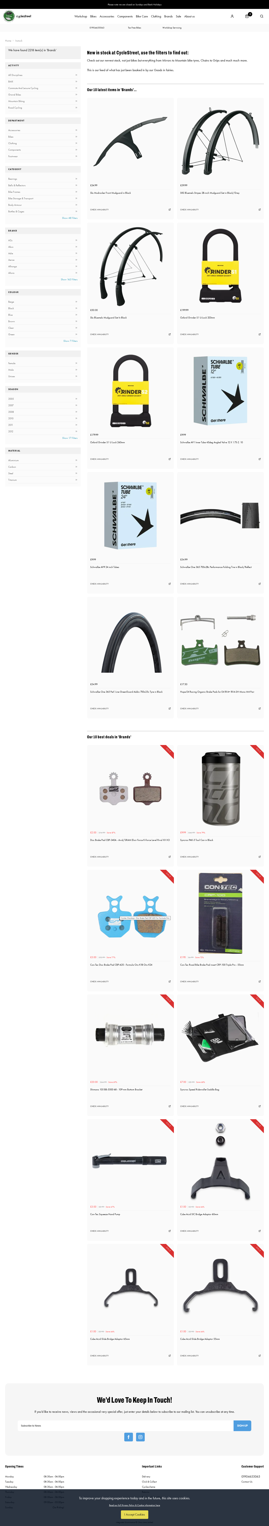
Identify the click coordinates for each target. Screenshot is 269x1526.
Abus (10, 246)
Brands (168, 16)
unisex (11, 376)
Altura (11, 272)
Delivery (146, 1476)
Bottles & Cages (16, 211)
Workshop (80, 16)
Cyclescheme (148, 1486)
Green (11, 334)
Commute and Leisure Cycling (23, 88)
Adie (10, 253)
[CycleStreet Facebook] (128, 1437)
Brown (11, 321)
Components (125, 16)
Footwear (13, 156)
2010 (10, 418)
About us (189, 16)
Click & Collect (149, 1481)
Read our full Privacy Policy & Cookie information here (134, 1505)
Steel (10, 473)
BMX (10, 81)
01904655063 (250, 1476)
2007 (11, 405)
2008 (11, 411)
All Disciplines (15, 75)
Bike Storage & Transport (20, 198)
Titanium (12, 479)
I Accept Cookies (134, 1514)
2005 (11, 398)
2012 (10, 431)
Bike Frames (14, 191)
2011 (10, 424)
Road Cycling (15, 107)
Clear (11, 327)
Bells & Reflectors (17, 185)
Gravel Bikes (14, 94)
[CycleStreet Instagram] (140, 1437)
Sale (178, 16)
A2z (10, 240)
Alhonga (12, 266)
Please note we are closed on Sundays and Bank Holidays (134, 4)
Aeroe (11, 259)
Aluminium (13, 460)
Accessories (107, 16)
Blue (10, 314)
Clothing (156, 16)
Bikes (93, 16)
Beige (11, 301)
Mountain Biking (16, 101)
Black (11, 308)
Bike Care (142, 16)
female (11, 363)
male (11, 369)
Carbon (12, 466)
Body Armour (15, 204)
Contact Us (246, 1481)
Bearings (12, 178)
